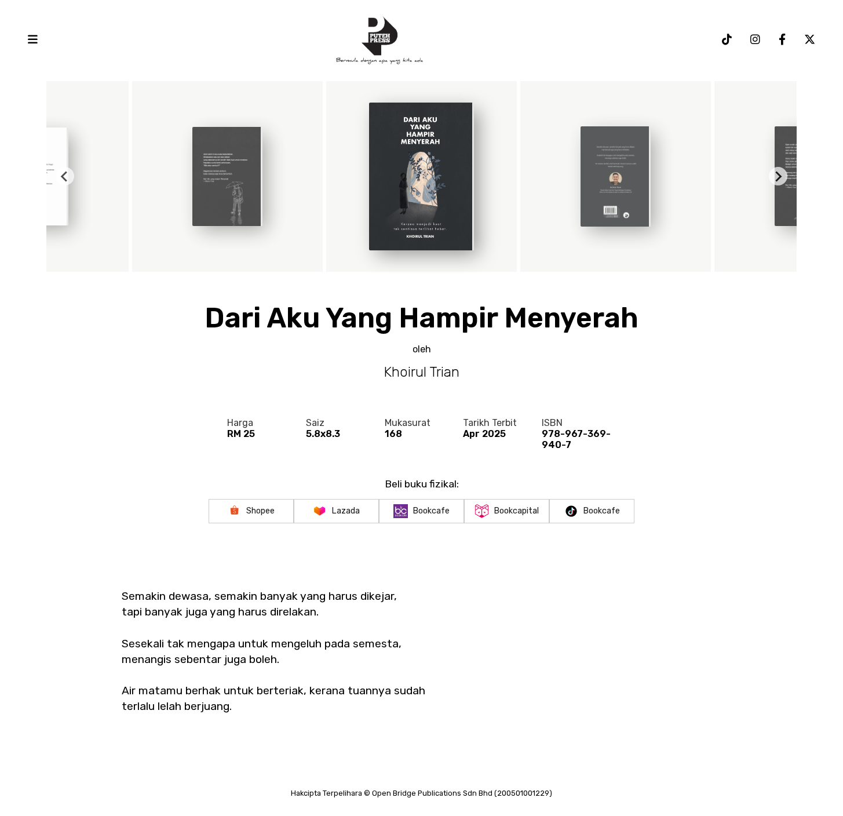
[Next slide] (778, 176)
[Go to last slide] (65, 176)
